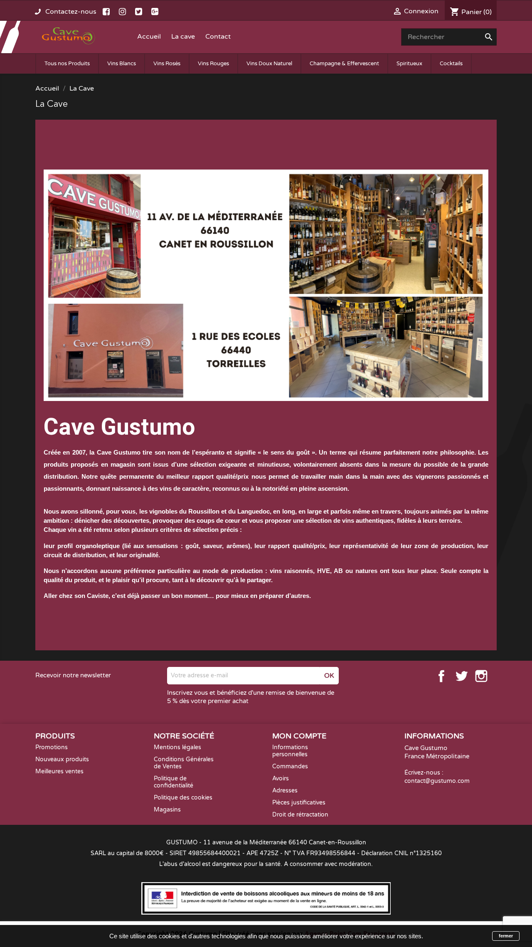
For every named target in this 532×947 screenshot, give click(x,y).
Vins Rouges (213, 63)
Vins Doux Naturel (269, 63)
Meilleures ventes (59, 771)
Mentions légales (177, 747)
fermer (506, 935)
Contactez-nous (70, 11)
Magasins (167, 809)
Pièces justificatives (298, 802)
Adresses (285, 790)
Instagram (481, 676)
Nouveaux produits (62, 759)
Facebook (441, 676)
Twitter (461, 676)
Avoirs (280, 778)
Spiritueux (409, 63)
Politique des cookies (183, 797)
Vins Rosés (166, 63)
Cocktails (451, 63)
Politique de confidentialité (173, 782)
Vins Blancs (121, 63)
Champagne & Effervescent (344, 63)
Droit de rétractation (300, 814)
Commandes (290, 766)
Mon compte (299, 735)
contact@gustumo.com (437, 781)
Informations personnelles (290, 751)
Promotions (51, 747)
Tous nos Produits (67, 63)
